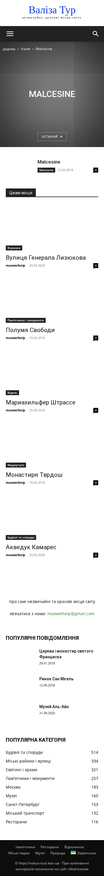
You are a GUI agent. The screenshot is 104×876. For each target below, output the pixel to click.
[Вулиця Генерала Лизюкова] (52, 227)
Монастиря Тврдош (34, 474)
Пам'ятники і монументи (26, 320)
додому (9, 48)
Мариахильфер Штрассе (40, 402)
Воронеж (14, 248)
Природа (57, 853)
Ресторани (50, 846)
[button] (10, 34)
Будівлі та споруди (21, 537)
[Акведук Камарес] (52, 517)
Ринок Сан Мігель (56, 679)
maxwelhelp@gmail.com (70, 613)
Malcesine (49, 162)
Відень (12, 393)
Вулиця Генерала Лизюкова (46, 257)
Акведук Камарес (31, 547)
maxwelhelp (15, 265)
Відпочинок (74, 846)
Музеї (40, 853)
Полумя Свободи (30, 330)
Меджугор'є (16, 465)
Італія (25, 48)
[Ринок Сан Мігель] (20, 686)
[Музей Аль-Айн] (20, 714)
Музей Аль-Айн (54, 706)
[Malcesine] (20, 169)
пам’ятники (25, 846)
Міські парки (19, 853)
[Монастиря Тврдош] (52, 445)
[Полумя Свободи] (52, 300)
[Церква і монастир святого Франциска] (20, 658)
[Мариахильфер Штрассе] (52, 372)
